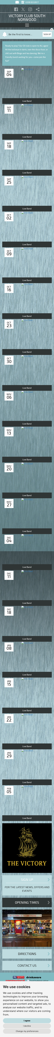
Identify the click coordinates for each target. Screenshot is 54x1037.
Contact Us (27, 965)
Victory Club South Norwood (27, 17)
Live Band (27, 101)
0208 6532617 (32, 2)
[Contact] (17, 2)
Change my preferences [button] (27, 1031)
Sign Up (47, 34)
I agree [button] (27, 1020)
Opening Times (27, 902)
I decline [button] (27, 1026)
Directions (27, 954)
